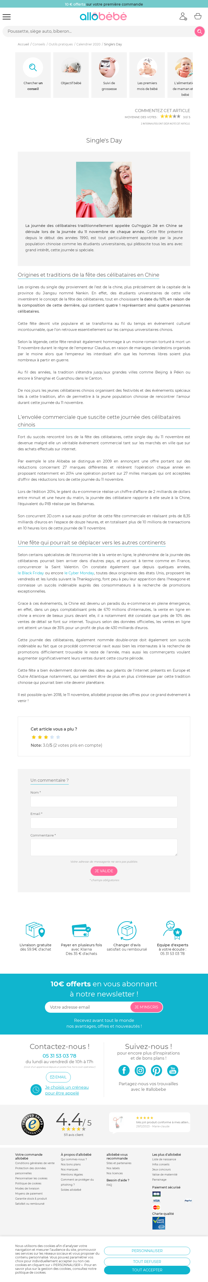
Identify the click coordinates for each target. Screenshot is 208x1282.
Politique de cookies (28, 1183)
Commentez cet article (162, 110)
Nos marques (69, 1169)
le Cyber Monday (79, 573)
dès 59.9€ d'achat (35, 947)
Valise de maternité (164, 1174)
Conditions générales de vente (35, 1163)
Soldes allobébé (71, 1189)
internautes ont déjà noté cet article (165, 123)
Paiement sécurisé (166, 1187)
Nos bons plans (71, 1164)
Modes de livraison (27, 1188)
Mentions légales (72, 1174)
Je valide (104, 871)
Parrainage (159, 1179)
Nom (35, 792)
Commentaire (43, 835)
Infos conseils (160, 1164)
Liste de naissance (164, 1159)
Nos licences (115, 1173)
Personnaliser (147, 1251)
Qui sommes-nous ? (74, 1159)
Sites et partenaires (119, 1163)
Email (36, 814)
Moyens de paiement (29, 1193)
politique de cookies (30, 1272)
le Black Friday (31, 573)
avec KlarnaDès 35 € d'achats (81, 949)
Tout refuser (147, 1261)
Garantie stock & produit (31, 1198)
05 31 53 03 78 (172, 953)
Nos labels (113, 1168)
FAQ (109, 1185)
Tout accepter (147, 1270)
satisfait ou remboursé (127, 947)
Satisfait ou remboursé (29, 1203)
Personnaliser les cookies (31, 1178)
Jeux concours (161, 1169)
